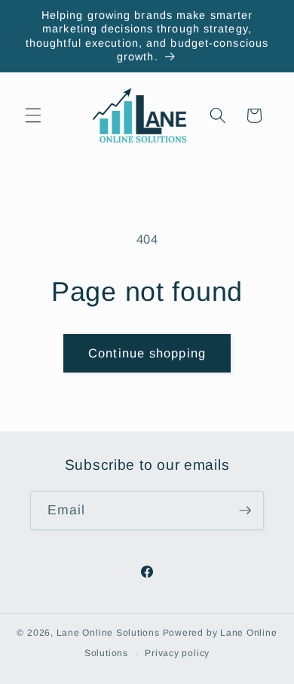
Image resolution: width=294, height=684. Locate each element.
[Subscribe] (245, 510)
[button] (33, 115)
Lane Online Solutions (108, 632)
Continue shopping (147, 353)
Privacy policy (177, 653)
